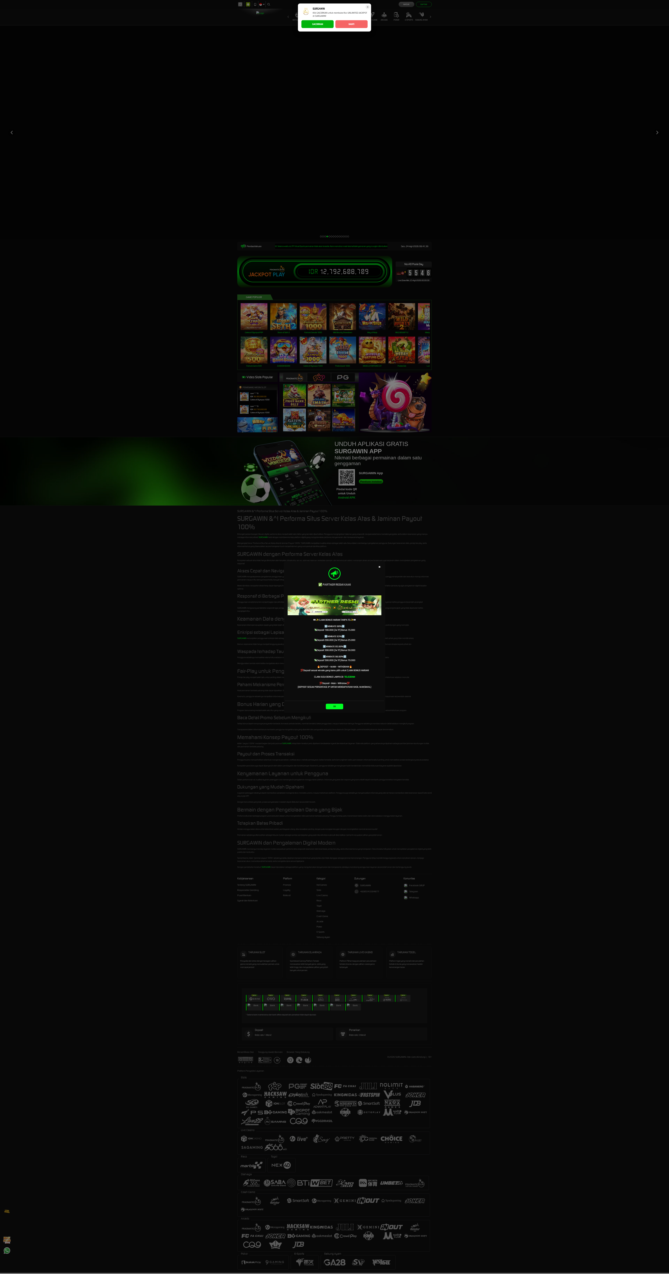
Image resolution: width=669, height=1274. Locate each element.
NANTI (351, 24)
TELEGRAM (349, 676)
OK (334, 706)
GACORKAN (317, 24)
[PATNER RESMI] (334, 605)
